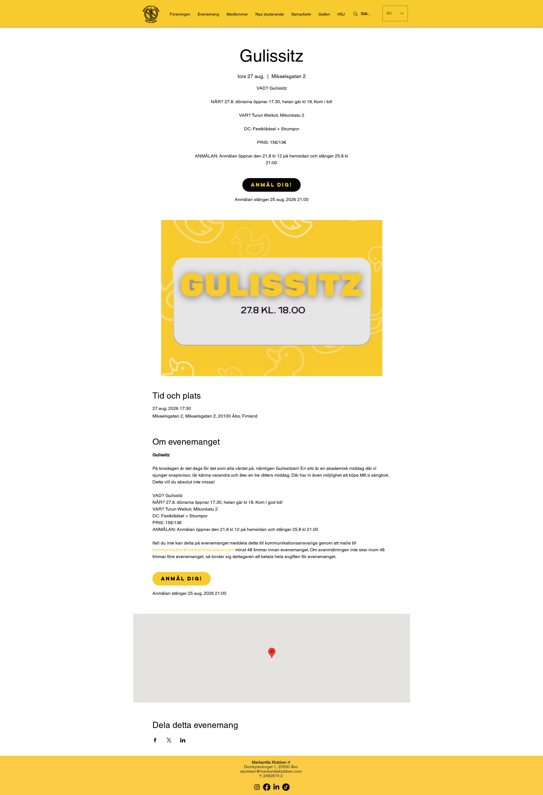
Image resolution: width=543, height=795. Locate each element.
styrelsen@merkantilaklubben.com (271, 771)
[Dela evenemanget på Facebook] (155, 740)
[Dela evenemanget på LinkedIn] (183, 740)
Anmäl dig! (271, 185)
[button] (341, 14)
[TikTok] (286, 787)
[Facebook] (266, 787)
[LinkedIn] (276, 787)
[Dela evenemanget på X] (169, 740)
